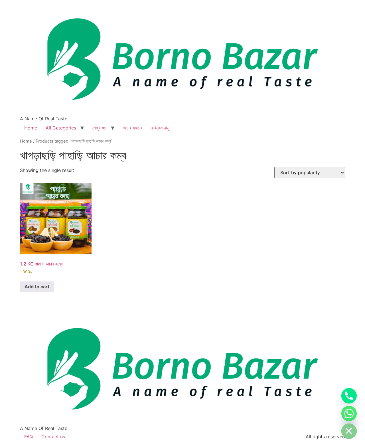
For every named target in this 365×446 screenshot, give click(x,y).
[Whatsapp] (349, 413)
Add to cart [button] (37, 286)
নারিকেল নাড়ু (160, 128)
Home (30, 128)
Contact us (53, 436)
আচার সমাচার (132, 128)
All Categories (61, 128)
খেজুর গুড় (99, 128)
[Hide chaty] (349, 431)
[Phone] (349, 396)
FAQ (28, 436)
